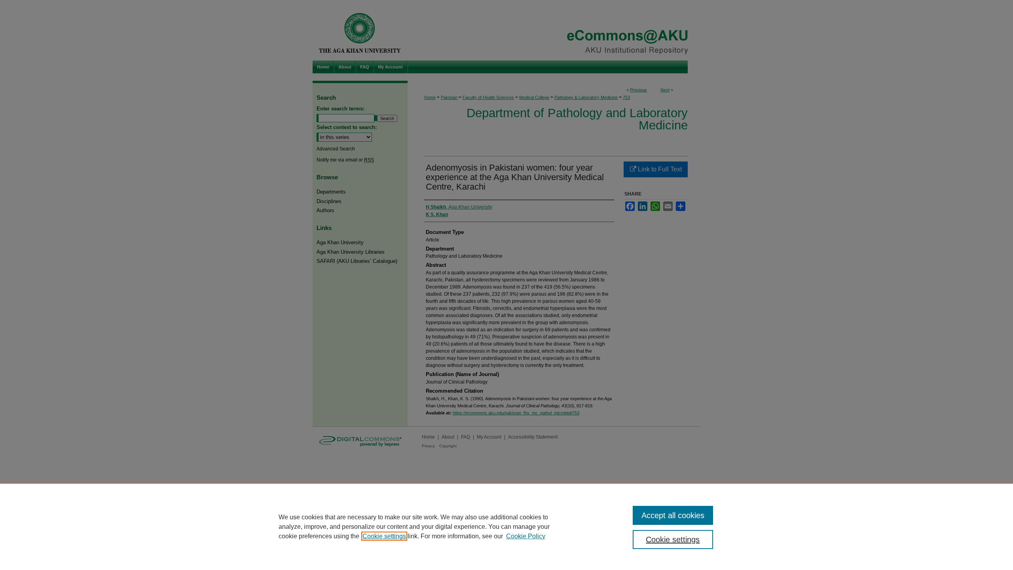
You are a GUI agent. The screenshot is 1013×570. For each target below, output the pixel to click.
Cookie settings (384, 536)
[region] (506, 526)
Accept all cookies (672, 515)
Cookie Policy (525, 536)
